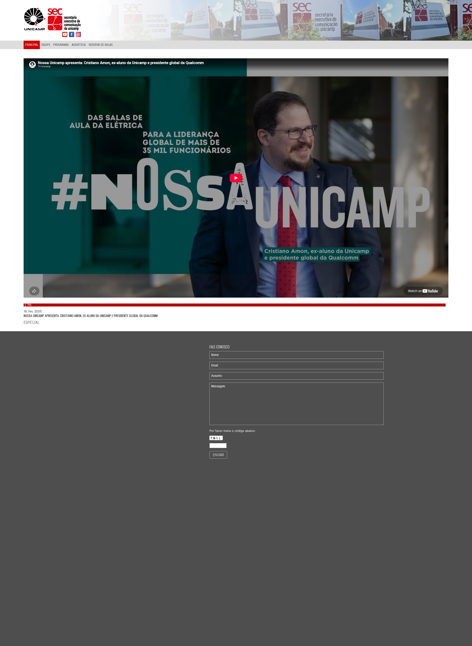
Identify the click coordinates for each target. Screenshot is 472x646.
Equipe (45, 45)
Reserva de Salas (101, 45)
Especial (31, 322)
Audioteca (79, 45)
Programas (61, 45)
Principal (31, 45)
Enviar (218, 455)
